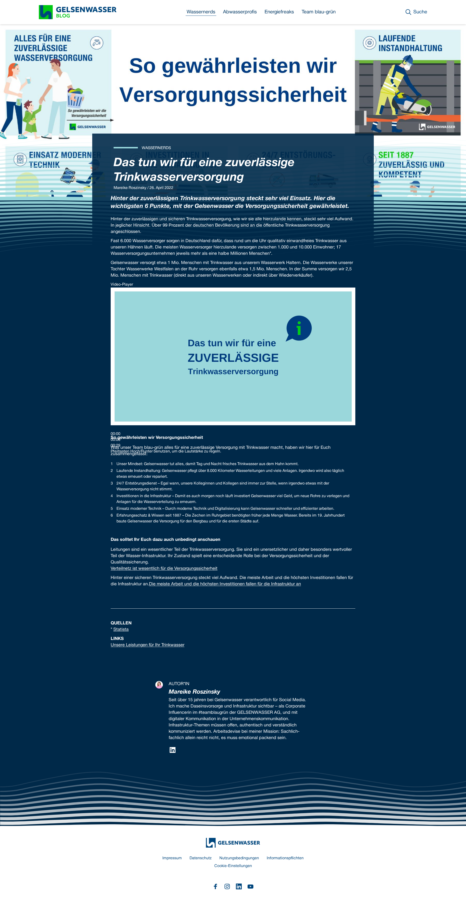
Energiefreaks (279, 12)
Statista (121, 630)
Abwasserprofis (240, 12)
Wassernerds (201, 12)
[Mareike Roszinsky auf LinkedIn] (172, 750)
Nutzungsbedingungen (239, 858)
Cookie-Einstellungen (233, 866)
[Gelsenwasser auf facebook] (215, 886)
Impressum (172, 858)
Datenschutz (201, 858)
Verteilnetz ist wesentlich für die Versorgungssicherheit (164, 569)
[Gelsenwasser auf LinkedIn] (239, 886)
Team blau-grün (319, 12)
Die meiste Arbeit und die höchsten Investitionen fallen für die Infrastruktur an (225, 584)
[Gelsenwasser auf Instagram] (227, 886)
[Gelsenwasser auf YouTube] (250, 886)
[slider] (166, 451)
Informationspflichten (285, 858)
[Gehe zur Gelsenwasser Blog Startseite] (233, 843)
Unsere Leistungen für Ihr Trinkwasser (147, 645)
